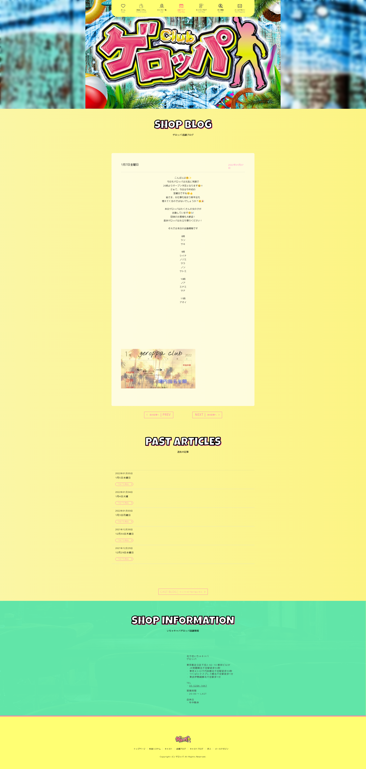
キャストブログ (196, 749)
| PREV (160, 414)
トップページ (139, 749)
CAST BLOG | (181, 592)
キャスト (168, 749)
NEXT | (206, 414)
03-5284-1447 (198, 685)
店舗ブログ (181, 749)
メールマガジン (221, 749)
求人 (209, 749)
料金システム (155, 749)
